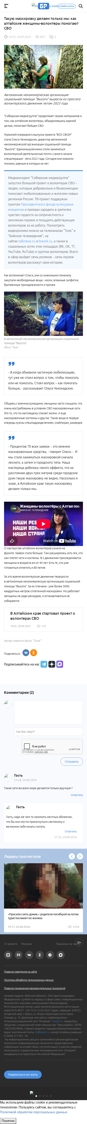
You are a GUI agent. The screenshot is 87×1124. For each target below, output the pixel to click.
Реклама (26, 944)
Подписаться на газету (23, 1074)
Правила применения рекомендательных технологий (34, 988)
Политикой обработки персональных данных (33, 1112)
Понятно (8, 1121)
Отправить (72, 761)
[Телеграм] (43, 664)
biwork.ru (45, 241)
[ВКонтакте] (25, 652)
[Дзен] (51, 664)
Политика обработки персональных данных (29, 980)
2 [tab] (40, 1096)
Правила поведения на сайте (20, 971)
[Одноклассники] (33, 652)
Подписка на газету (68, 944)
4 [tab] (47, 1096)
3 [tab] (43, 1096)
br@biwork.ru (42, 1032)
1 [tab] (36, 1096)
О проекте (10, 944)
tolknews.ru (26, 241)
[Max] (59, 664)
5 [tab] (51, 1096)
